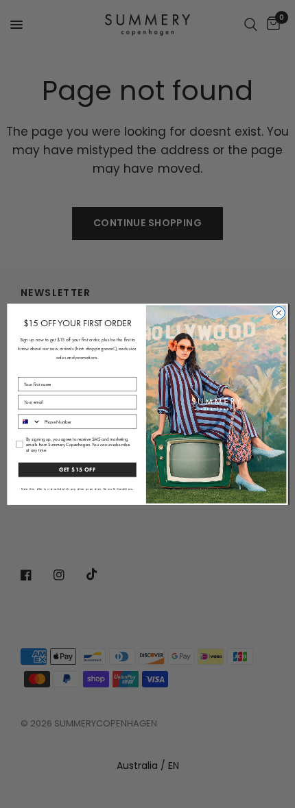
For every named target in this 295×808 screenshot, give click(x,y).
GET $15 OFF (77, 469)
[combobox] (30, 421)
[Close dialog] (278, 312)
